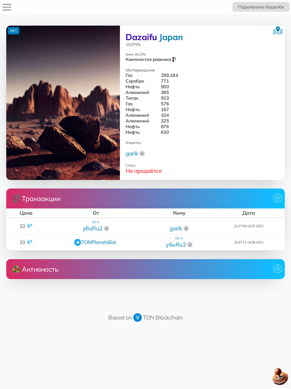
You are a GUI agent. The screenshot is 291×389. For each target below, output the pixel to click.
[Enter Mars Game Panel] (279, 376)
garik (132, 153)
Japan (171, 37)
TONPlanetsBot (98, 242)
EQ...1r (96, 222)
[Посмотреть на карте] (278, 30)
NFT (13, 30)
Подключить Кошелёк (261, 7)
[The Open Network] (137, 317)
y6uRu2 (93, 228)
